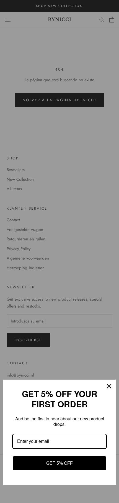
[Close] (109, 386)
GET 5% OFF (59, 463)
